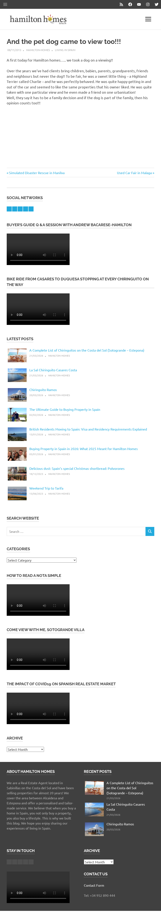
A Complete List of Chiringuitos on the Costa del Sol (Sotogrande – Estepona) (86, 350)
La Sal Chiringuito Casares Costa (53, 370)
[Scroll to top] (153, 915)
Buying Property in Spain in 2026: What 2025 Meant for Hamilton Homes (83, 448)
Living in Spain (65, 50)
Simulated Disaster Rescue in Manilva (37, 173)
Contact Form (94, 885)
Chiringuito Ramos (43, 389)
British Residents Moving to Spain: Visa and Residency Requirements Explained (88, 429)
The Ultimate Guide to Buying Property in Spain (64, 409)
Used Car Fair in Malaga (134, 173)
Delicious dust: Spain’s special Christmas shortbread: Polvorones (77, 468)
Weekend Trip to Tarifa (46, 488)
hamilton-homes (38, 50)
